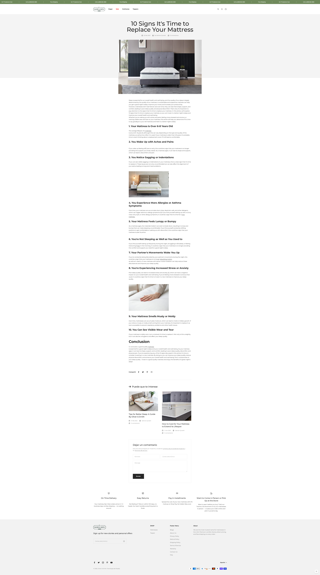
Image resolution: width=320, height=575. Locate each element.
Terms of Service (175, 545)
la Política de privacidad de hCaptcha (174, 448)
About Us (173, 533)
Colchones (125, 9)
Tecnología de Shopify (113, 568)
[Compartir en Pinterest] (147, 372)
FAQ (171, 555)
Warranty (173, 548)
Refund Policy (174, 539)
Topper (152, 533)
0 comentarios (174, 35)
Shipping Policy (175, 542)
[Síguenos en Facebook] (94, 562)
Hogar (110, 9)
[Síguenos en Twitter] (99, 562)
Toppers (135, 9)
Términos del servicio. (141, 450)
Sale (117, 9)
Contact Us (173, 552)
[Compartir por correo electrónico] (151, 372)
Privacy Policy (174, 536)
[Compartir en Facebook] (138, 372)
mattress (151, 347)
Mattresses (154, 530)
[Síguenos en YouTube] (111, 562)
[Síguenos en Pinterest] (107, 562)
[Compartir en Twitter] (143, 372)
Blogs (172, 530)
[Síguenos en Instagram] (103, 562)
